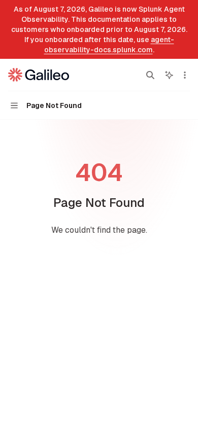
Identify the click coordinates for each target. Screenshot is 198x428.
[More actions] (185, 75)
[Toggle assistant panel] (169, 75)
